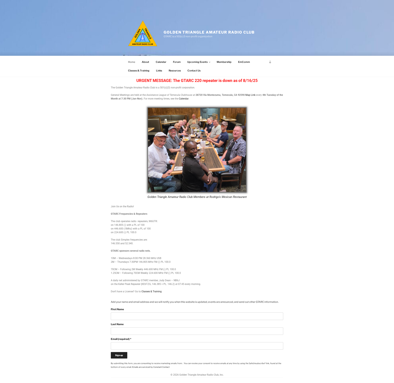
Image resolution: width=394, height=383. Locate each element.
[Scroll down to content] (270, 62)
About (145, 62)
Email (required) (121, 339)
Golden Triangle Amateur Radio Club (209, 32)
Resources (175, 70)
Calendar (161, 62)
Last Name (117, 324)
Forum (177, 62)
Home (131, 62)
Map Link (250, 94)
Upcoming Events (197, 62)
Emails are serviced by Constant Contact (151, 367)
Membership (224, 62)
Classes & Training (138, 70)
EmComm (244, 62)
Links (159, 70)
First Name (117, 309)
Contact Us (194, 70)
